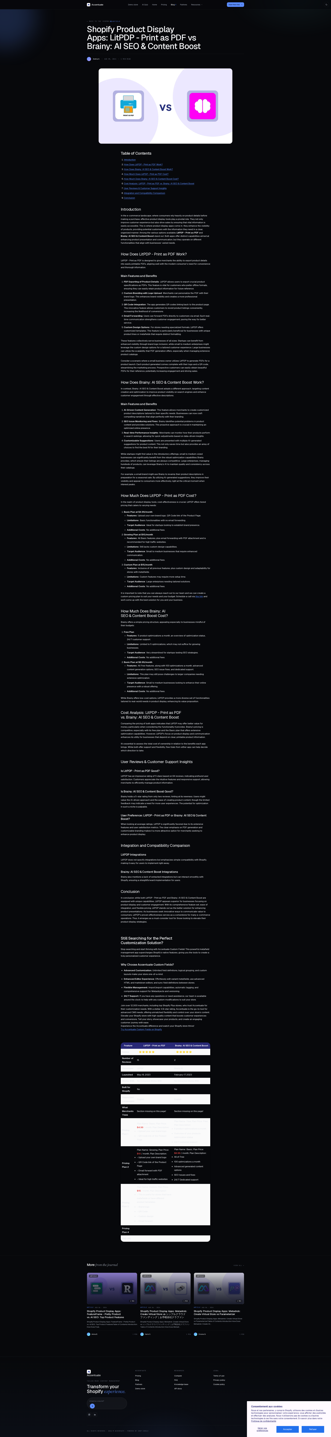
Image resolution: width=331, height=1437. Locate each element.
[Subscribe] (92, 1406)
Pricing (164, 4)
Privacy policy (219, 1380)
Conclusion (129, 197)
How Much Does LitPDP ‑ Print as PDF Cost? (146, 174)
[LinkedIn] (95, 1414)
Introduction (130, 159)
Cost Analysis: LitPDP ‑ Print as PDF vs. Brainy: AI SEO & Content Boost (159, 183)
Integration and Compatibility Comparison (144, 193)
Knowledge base (181, 1384)
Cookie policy (219, 1384)
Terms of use (218, 1376)
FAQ (176, 1380)
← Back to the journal (98, 21)
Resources (196, 4)
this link (199, 596)
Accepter (287, 1429)
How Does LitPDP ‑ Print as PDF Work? (143, 164)
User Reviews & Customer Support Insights (145, 188)
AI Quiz (145, 4)
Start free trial (235, 4)
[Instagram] (89, 1414)
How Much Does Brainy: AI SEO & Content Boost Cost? (151, 178)
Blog (173, 4)
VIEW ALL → (239, 1265)
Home (154, 4)
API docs (178, 1388)
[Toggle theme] (326, 4)
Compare (178, 1376)
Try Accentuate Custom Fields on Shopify (141, 1029)
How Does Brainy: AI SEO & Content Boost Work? (148, 169)
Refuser (313, 1429)
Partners (183, 4)
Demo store (133, 4)
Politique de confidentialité (263, 1421)
